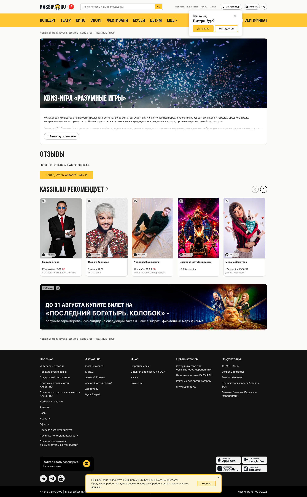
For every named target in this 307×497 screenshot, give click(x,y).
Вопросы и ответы (233, 371)
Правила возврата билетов (56, 429)
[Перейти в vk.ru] (43, 478)
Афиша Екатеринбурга (53, 32)
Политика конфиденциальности (59, 435)
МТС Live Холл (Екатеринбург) (149, 272)
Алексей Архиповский (98, 383)
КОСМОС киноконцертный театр (59, 272)
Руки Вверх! (92, 394)
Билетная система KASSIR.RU (194, 375)
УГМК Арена (94, 272)
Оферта (44, 424)
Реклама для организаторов (193, 380)
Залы (43, 412)
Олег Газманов (94, 365)
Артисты (45, 407)
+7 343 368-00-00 (51, 491)
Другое (73, 32)
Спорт (96, 20)
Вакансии (136, 383)
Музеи (139, 20)
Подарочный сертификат (55, 377)
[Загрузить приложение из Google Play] (254, 460)
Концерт (48, 20)
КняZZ (89, 371)
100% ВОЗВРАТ (231, 365)
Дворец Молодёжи (235, 272)
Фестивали (117, 20)
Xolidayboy (91, 388)
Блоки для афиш (186, 386)
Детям (156, 20)
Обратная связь (140, 365)
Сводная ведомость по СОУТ (149, 371)
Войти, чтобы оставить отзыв (66, 175)
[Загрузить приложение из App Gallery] (228, 468)
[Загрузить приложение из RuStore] (254, 468)
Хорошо (206, 483)
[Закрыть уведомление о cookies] (218, 477)
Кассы (135, 377)
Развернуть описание (63, 136)
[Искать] (158, 6)
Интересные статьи (52, 365)
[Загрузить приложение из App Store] (228, 460)
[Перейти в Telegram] (52, 478)
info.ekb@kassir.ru (75, 491)
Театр (66, 20)
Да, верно (203, 28)
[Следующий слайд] (263, 189)
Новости (45, 418)
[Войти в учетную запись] (264, 7)
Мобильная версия (51, 401)
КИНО (80, 20)
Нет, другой (226, 28)
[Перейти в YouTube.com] (61, 478)
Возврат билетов (232, 377)
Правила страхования (53, 371)
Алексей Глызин (95, 377)
